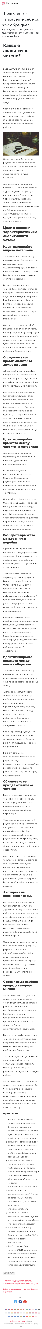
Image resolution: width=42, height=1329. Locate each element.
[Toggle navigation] (37, 3)
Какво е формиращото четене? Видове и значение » (20, 1290)
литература (9, 1273)
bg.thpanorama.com (18, 1321)
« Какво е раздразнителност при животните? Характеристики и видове (20, 1282)
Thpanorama (11, 3)
